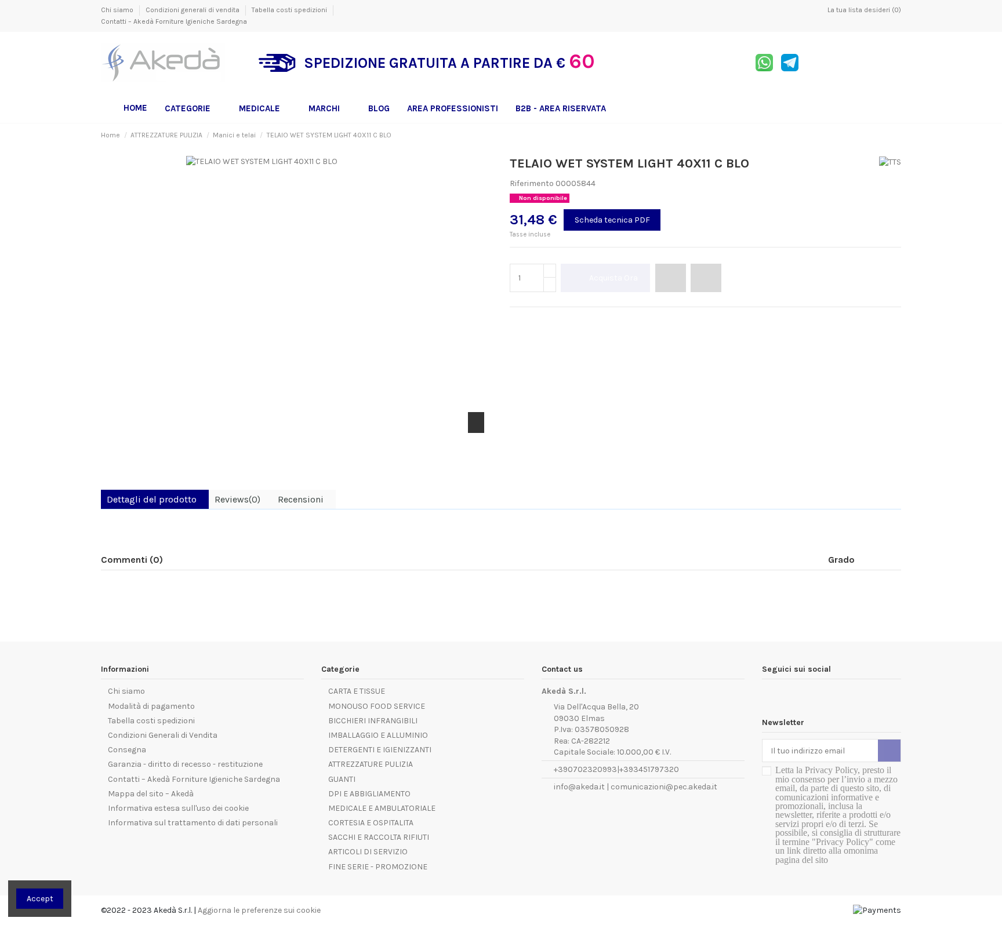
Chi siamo (118, 10)
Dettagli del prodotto (152, 499)
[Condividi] (515, 321)
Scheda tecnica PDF (612, 220)
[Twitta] (528, 321)
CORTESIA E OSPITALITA (370, 823)
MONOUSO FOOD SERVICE (376, 706)
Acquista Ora (613, 278)
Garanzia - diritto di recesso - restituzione (185, 764)
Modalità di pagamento (151, 706)
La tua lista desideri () (863, 10)
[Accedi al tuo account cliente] (866, 63)
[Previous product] (886, 135)
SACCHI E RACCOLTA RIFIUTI (378, 837)
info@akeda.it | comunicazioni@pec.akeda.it (635, 787)
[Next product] (896, 135)
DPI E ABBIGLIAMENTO (369, 794)
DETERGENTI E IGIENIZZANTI (379, 750)
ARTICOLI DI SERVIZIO (368, 852)
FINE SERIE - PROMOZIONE (377, 867)
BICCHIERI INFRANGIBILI (373, 721)
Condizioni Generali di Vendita (162, 735)
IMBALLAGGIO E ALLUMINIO (378, 735)
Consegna (127, 750)
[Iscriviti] (889, 751)
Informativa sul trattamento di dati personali (193, 823)
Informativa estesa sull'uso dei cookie (178, 808)
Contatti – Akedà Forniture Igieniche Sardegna (174, 21)
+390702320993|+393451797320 (616, 769)
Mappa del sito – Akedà (151, 794)
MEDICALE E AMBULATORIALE (381, 808)
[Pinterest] (541, 321)
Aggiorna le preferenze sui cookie (259, 910)
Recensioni (301, 499)
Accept (40, 899)
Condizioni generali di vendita (193, 10)
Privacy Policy (831, 770)
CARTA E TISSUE (356, 691)
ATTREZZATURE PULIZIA (370, 764)
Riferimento (532, 183)
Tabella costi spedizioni (290, 10)
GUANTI (341, 779)
